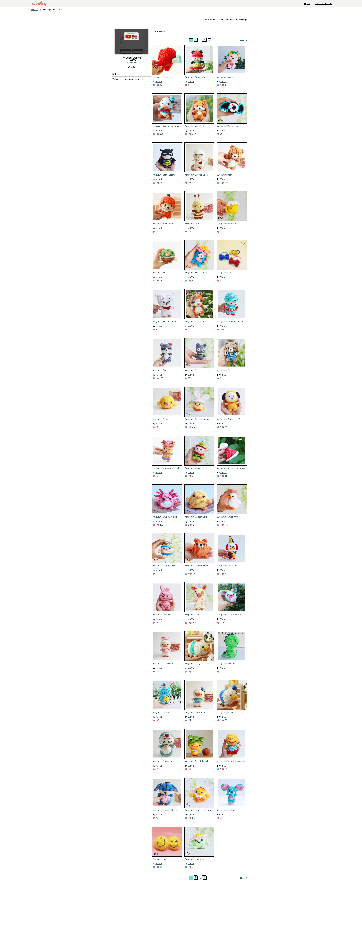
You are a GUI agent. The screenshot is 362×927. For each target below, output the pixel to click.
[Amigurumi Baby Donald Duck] (167, 108)
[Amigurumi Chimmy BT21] (232, 402)
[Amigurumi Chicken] (167, 402)
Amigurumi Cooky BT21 (163, 614)
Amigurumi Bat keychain (228, 126)
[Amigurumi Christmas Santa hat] (232, 451)
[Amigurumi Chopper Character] (167, 451)
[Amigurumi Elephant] (232, 793)
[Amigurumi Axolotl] (232, 60)
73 (221, 818)
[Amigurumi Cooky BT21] (167, 597)
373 (194, 134)
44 (193, 427)
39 (193, 573)
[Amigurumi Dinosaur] (232, 646)
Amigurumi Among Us (162, 77)
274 (222, 671)
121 (189, 720)
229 (226, 427)
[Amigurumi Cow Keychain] (232, 597)
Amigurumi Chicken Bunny (197, 419)
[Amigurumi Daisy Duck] (167, 646)
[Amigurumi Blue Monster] (199, 255)
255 (161, 134)
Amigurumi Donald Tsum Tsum (231, 712)
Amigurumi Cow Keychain (229, 614)
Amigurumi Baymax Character (198, 175)
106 (189, 231)
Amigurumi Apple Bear (195, 77)
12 (156, 573)
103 (161, 525)
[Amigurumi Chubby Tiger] (199, 548)
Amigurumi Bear (224, 175)
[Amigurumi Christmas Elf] (199, 451)
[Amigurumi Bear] (232, 157)
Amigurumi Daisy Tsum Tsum (198, 663)
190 (157, 720)
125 (189, 182)
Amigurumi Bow (224, 272)
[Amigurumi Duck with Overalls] (232, 744)
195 (161, 378)
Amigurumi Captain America (230, 321)
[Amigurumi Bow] (232, 255)
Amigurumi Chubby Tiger (196, 566)
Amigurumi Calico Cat (195, 321)
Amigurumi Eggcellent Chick (198, 810)
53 (225, 720)
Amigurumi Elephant (226, 810)
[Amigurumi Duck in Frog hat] (199, 744)
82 (193, 476)
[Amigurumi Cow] (199, 597)
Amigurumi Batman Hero (164, 175)
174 (189, 329)
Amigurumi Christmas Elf (196, 468)
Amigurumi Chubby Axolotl (165, 517)
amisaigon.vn (131, 62)
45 (188, 378)
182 (157, 476)
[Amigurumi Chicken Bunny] (199, 402)
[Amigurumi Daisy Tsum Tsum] (199, 646)
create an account (323, 3)
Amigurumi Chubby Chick (196, 517)
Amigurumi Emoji (160, 859)
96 (156, 818)
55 (156, 329)
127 (226, 769)
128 (226, 329)
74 (221, 231)
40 (160, 867)
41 (225, 476)
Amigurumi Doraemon (162, 761)
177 (161, 182)
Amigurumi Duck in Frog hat (197, 761)
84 (221, 378)
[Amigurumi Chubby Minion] (167, 548)
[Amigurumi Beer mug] (232, 206)
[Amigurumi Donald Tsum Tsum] (232, 695)
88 (225, 85)
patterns (34, 10)
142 (157, 671)
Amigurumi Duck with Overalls (231, 761)
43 (188, 85)
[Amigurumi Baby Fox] (199, 108)
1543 (226, 182)
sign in (307, 3)
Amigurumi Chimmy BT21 (228, 419)
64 (221, 280)
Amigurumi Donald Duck (196, 712)
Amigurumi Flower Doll (195, 859)
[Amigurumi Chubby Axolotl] (167, 499)
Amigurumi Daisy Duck (163, 663)
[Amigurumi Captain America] (232, 304)
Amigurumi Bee (192, 223)
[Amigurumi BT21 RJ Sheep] (167, 304)
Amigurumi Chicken (161, 419)
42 (193, 867)
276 (222, 622)
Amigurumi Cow (192, 614)
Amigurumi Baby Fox (194, 126)
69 (160, 280)
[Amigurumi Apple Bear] (199, 60)
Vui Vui (159, 81)
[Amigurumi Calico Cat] (199, 304)
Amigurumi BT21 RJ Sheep (165, 321)
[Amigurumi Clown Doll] (232, 548)
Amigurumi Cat (159, 370)
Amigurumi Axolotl (225, 77)
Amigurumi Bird (159, 272)
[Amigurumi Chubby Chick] (199, 499)
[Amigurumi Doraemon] (167, 744)
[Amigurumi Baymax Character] (199, 157)
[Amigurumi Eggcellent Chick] (199, 793)
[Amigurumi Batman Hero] (167, 157)
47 (160, 85)
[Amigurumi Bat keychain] (232, 108)
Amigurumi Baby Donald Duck (166, 126)
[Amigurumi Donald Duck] (199, 695)
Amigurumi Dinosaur (226, 663)
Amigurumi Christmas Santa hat (231, 468)
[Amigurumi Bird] (167, 255)
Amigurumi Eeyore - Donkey (166, 810)
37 (156, 769)
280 (226, 573)
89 (156, 231)
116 (226, 525)
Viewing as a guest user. (226, 19)
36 (221, 134)
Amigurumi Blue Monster (196, 272)
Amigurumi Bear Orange (164, 223)
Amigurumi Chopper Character (167, 468)
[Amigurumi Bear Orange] (167, 206)
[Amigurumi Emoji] (167, 842)
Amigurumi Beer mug (226, 223)
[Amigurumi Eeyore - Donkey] (167, 793)
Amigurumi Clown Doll (227, 566)
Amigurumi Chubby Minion (165, 566)
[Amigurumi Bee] (199, 206)
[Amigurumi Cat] (167, 353)
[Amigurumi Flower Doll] (199, 842)
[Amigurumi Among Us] (167, 60)
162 (189, 769)
